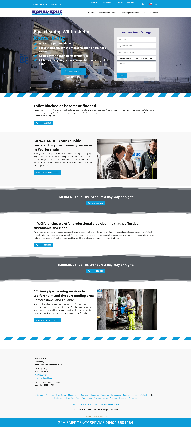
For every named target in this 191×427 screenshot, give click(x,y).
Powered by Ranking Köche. (95, 416)
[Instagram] (142, 4)
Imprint (75, 404)
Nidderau (105, 395)
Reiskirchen (87, 398)
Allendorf (113, 398)
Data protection (86, 404)
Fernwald (97, 398)
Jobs (144, 12)
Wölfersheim (145, 395)
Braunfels (70, 398)
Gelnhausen (116, 395)
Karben (135, 395)
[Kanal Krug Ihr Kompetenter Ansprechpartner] (47, 12)
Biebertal (123, 398)
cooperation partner (131, 4)
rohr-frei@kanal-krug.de (55, 4)
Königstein (84, 395)
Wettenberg (134, 398)
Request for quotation (107, 12)
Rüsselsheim (73, 395)
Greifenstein (59, 398)
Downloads (119, 3)
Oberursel (95, 395)
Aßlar (78, 398)
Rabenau (126, 395)
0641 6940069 (39, 4)
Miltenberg (39, 395)
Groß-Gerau (61, 395)
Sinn (154, 395)
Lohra (105, 398)
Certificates (107, 3)
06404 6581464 (119, 422)
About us (94, 3)
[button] (94, 12)
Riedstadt (50, 395)
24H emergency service (129, 12)
